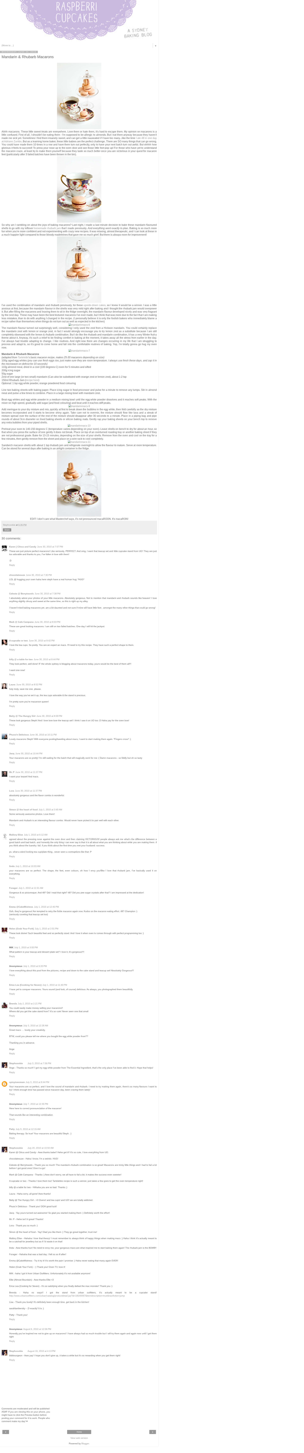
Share (7, 530)
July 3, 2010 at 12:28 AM (35, 1025)
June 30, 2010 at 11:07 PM (28, 772)
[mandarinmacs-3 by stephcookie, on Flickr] (79, 128)
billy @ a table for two (21, 659)
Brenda (13, 1003)
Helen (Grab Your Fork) (21, 928)
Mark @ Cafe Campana (21, 622)
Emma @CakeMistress (21, 907)
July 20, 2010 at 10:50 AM (41, 1148)
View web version (79, 1438)
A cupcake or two (18, 640)
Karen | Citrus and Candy (22, 546)
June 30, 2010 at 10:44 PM (28, 753)
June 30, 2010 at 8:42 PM (42, 640)
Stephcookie (16, 1063)
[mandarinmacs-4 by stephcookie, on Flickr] (79, 221)
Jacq (11, 753)
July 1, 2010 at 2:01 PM (46, 928)
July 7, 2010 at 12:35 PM (35, 1104)
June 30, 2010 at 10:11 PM (43, 734)
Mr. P (11, 772)
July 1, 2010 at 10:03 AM (28, 866)
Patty (12, 1129)
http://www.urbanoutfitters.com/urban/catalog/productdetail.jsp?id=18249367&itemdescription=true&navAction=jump (67, 1295)
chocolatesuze (17, 575)
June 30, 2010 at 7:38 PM (47, 593)
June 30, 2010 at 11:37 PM (28, 790)
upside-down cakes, (95, 305)
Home (79, 1432)
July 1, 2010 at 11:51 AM (31, 888)
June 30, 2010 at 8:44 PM (47, 659)
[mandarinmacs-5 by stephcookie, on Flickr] (79, 302)
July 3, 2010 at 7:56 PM (39, 1063)
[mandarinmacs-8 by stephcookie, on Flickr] (79, 515)
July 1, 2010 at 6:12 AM (36, 834)
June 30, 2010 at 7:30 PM (39, 575)
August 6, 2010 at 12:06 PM (37, 1329)
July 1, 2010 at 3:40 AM (50, 809)
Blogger (85, 1443)
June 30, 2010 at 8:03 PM (47, 622)
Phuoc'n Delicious (19, 734)
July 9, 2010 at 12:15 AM (28, 1129)
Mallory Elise (16, 834)
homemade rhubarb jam (47, 228)
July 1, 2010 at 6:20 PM (35, 966)
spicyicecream (17, 1082)
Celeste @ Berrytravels (21, 593)
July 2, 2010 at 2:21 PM (29, 1003)
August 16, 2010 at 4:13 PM (41, 1351)
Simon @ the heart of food (23, 809)
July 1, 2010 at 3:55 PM (26, 947)
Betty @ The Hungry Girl (22, 716)
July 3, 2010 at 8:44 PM (37, 1082)
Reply (12, 565)
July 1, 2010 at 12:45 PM (46, 907)
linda (12, 866)
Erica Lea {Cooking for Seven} (25, 985)
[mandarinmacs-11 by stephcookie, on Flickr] (79, 442)
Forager (13, 888)
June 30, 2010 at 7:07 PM (50, 546)
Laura (12, 684)
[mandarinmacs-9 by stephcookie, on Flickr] (79, 406)
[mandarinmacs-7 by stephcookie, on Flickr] (79, 350)
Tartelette (23, 357)
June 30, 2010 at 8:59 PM (49, 716)
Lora (11, 790)
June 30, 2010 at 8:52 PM (29, 684)
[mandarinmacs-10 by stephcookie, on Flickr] (79, 425)
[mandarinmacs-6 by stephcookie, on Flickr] (79, 324)
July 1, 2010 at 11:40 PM (54, 985)
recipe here (32, 380)
